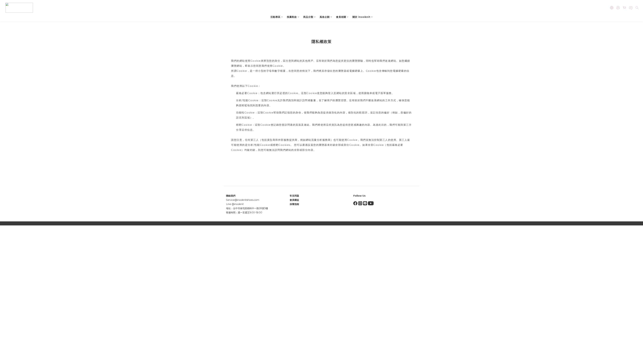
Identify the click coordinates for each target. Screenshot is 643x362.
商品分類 (308, 16)
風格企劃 (325, 16)
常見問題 (294, 195)
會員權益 (294, 199)
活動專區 (275, 16)
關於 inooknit (361, 16)
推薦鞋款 (292, 16)
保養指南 (294, 204)
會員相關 (341, 16)
